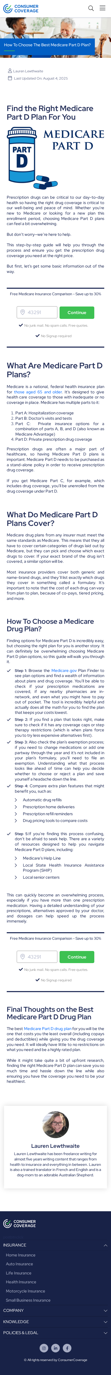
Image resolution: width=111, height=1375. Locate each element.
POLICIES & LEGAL (20, 1332)
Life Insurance (19, 1273)
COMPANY (13, 1310)
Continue (77, 312)
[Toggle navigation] (103, 8)
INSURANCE (14, 1245)
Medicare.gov (64, 670)
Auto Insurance (19, 1264)
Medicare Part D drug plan (47, 1028)
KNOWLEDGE (16, 1321)
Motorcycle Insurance (25, 1291)
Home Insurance (21, 1255)
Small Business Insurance (28, 1300)
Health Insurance (21, 1282)
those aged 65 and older (38, 392)
